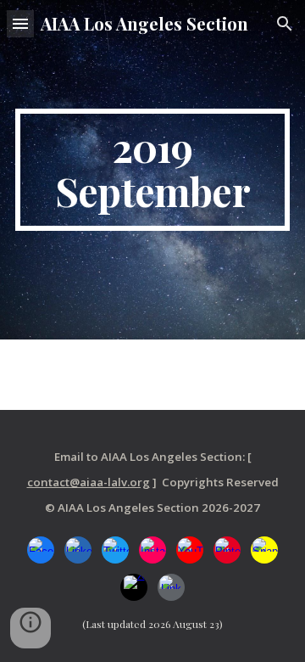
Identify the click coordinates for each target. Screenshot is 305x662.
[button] (20, 23)
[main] (152, 170)
